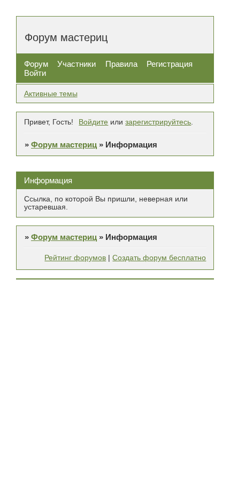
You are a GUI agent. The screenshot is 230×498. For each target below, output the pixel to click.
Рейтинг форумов (75, 258)
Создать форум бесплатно (159, 258)
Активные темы (51, 94)
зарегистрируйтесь (158, 122)
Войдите (93, 122)
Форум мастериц (64, 144)
